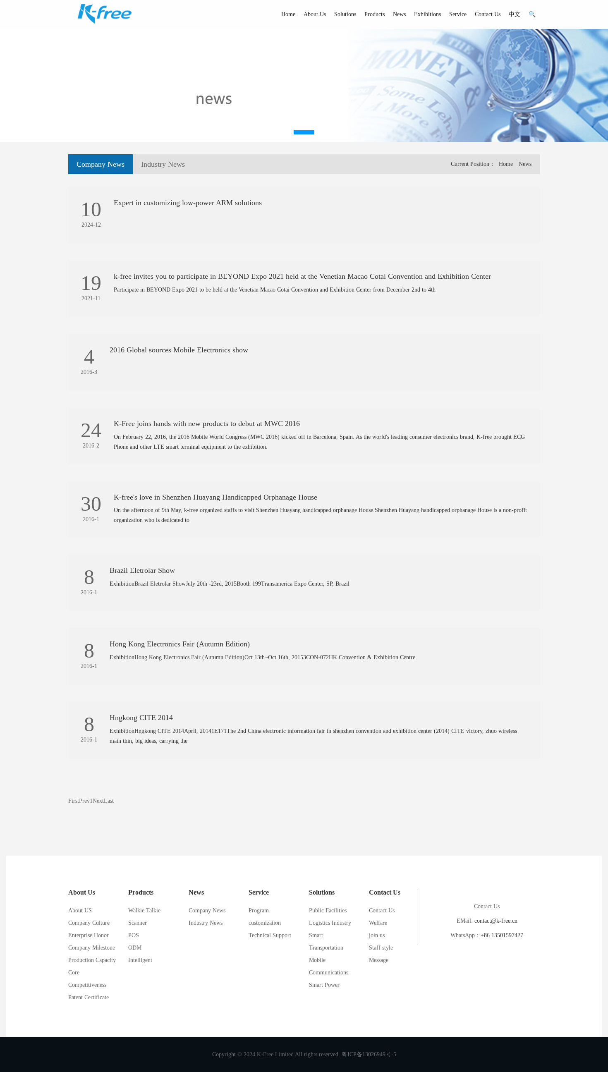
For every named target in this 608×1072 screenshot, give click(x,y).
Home (288, 14)
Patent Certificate (88, 997)
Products (374, 14)
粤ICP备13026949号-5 (369, 1054)
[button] (304, 132)
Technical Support (270, 935)
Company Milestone (91, 948)
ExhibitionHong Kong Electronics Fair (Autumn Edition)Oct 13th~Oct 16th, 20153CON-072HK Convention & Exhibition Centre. (263, 657)
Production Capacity (92, 960)
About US (80, 910)
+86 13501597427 (502, 935)
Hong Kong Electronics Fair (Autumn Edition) (180, 644)
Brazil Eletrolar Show (142, 570)
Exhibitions (427, 14)
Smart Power (324, 985)
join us (377, 935)
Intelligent (140, 960)
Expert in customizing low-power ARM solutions (188, 203)
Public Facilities (328, 910)
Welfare (378, 923)
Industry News (163, 164)
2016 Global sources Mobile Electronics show (179, 350)
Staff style (381, 948)
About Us (315, 14)
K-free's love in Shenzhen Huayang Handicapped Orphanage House (215, 497)
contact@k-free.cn (495, 921)
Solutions (345, 14)
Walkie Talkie (144, 910)
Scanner (137, 923)
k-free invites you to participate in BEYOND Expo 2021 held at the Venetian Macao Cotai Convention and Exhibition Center (302, 276)
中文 (514, 14)
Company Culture (89, 923)
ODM (134, 948)
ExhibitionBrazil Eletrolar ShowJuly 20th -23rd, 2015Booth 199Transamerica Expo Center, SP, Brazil (230, 584)
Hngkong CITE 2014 (141, 717)
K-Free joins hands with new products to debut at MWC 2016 (207, 423)
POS (133, 935)
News (399, 14)
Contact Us (487, 14)
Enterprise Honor (88, 935)
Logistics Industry (330, 923)
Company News (100, 164)
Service (458, 14)
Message (378, 960)
